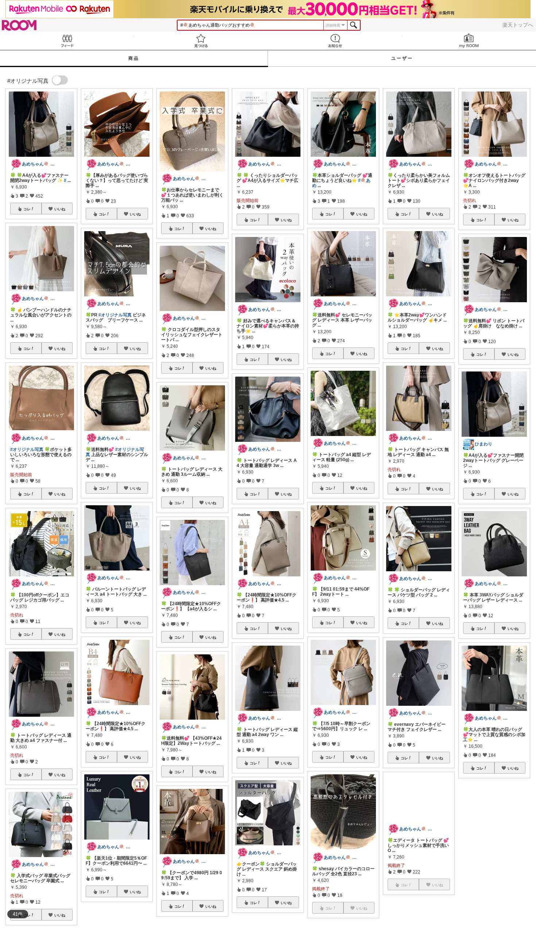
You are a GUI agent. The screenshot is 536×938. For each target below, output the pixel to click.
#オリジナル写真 (26, 449)
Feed (67, 41)
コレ (27, 209)
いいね (59, 209)
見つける (201, 41)
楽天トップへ (517, 25)
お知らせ (335, 41)
